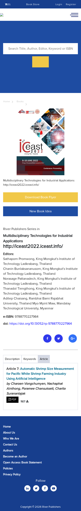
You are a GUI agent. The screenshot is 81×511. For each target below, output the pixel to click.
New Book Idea (40, 211)
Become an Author (15, 456)
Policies (8, 468)
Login (58, 4)
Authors (8, 450)
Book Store (33, 4)
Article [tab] (44, 359)
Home (6, 101)
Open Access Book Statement (22, 462)
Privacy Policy (12, 474)
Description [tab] (12, 359)
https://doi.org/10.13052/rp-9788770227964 (40, 324)
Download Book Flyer (40, 197)
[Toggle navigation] (74, 15)
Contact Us (10, 444)
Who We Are (11, 438)
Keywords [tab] (29, 359)
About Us (9, 432)
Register (71, 4)
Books (20, 101)
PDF (13, 399)
